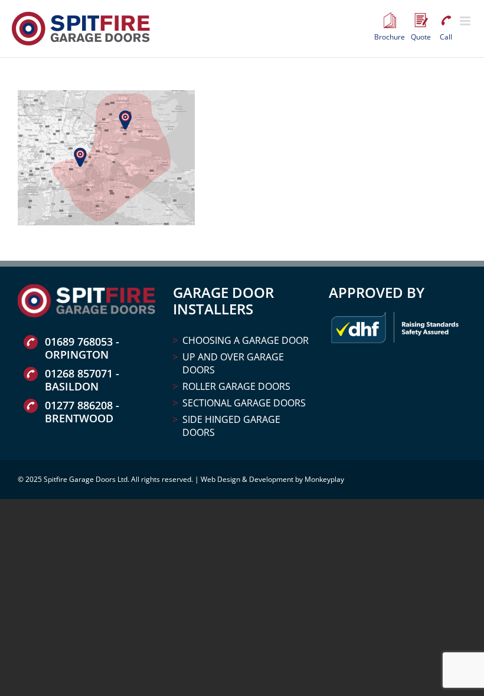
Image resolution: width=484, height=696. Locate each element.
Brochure (389, 20)
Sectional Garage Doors (244, 402)
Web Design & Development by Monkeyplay (272, 479)
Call (445, 20)
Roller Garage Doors (236, 386)
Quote (421, 20)
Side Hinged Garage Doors (231, 426)
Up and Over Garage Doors (233, 363)
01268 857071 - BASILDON (82, 380)
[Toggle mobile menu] (466, 21)
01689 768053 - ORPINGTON (82, 348)
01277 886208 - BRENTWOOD (82, 412)
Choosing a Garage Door (245, 340)
